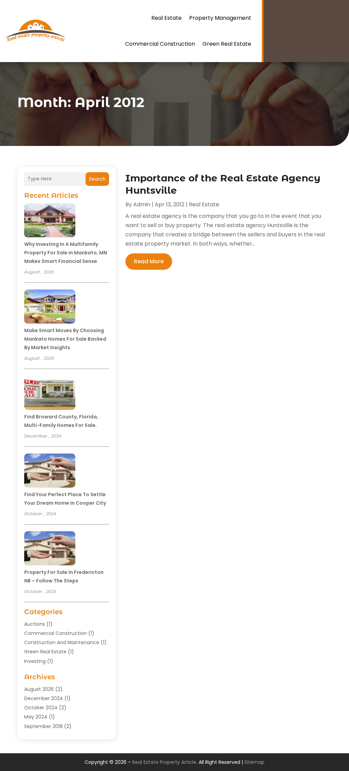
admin (141, 204)
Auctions (34, 624)
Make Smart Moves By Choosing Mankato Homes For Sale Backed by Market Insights (65, 339)
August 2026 (39, 689)
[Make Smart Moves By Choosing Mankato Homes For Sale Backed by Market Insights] (49, 308)
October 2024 (41, 707)
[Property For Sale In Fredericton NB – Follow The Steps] (49, 549)
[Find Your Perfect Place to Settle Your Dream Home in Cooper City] (49, 472)
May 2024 (35, 716)
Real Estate (166, 18)
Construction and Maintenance (61, 642)
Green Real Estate (226, 44)
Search (97, 179)
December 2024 (43, 698)
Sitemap (254, 762)
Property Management (220, 18)
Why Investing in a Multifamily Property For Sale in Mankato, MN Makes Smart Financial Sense (65, 253)
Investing (35, 661)
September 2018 (43, 726)
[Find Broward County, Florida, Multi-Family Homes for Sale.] (49, 394)
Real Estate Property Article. (164, 762)
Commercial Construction (160, 44)
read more (149, 261)
